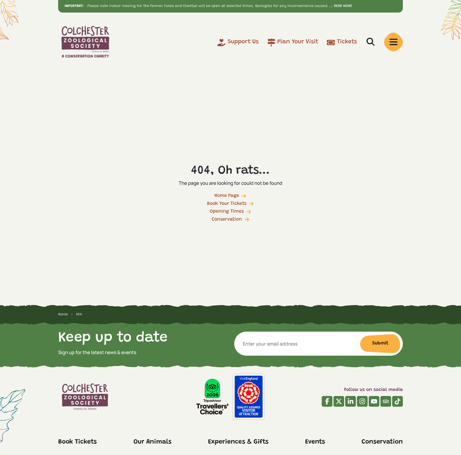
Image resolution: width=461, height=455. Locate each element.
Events (315, 442)
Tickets (347, 42)
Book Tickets (77, 442)
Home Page (226, 195)
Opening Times (227, 211)
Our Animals (152, 442)
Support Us (243, 42)
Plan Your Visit (297, 42)
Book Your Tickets (227, 203)
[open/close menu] (393, 42)
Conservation (227, 219)
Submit (380, 343)
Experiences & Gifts (238, 442)
